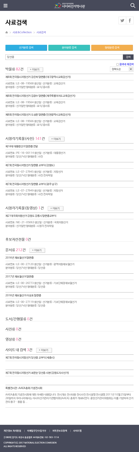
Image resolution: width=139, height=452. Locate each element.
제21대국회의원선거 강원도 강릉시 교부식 (30, 215)
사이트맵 (77, 431)
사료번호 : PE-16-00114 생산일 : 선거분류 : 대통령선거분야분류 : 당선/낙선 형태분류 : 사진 (35, 154)
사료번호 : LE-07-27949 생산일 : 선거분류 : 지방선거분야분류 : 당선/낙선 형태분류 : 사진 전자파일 (34, 192)
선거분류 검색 (26, 47)
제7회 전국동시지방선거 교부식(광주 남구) (31, 184)
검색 (128, 57)
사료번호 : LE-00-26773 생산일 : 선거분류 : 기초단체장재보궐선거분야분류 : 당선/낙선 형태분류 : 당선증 (41, 285)
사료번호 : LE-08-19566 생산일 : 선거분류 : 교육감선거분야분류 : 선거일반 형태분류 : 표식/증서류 (35, 123)
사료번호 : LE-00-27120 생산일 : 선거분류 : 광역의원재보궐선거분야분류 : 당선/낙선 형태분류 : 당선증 (39, 266)
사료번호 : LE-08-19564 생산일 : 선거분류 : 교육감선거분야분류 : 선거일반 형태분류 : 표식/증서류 (35, 104)
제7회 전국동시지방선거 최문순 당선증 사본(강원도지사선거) (37, 372)
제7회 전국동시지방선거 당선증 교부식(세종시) (30, 357)
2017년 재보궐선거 (19, 276)
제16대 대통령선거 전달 (21, 146)
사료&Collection (22, 32)
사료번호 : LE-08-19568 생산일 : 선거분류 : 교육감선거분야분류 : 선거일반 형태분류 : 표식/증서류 (35, 85)
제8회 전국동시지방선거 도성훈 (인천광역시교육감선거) (38, 114)
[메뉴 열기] (5, 5)
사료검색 (41, 32)
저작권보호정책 (59, 431)
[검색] (132, 5)
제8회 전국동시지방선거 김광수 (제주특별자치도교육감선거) (40, 95)
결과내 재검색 (126, 64)
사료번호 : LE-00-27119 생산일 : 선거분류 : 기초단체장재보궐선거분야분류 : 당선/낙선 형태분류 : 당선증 (41, 303)
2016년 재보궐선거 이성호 (23, 295)
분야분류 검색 (69, 47)
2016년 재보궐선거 (19, 257)
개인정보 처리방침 (12, 431)
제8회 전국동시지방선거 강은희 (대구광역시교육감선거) (38, 77)
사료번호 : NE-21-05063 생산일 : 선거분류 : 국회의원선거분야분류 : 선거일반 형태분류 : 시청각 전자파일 (36, 224)
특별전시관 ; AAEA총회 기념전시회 (23, 388)
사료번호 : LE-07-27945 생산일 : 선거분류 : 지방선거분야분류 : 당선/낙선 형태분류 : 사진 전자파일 (34, 173)
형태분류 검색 (112, 47)
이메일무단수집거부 (36, 431)
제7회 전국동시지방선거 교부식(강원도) (30, 165)
